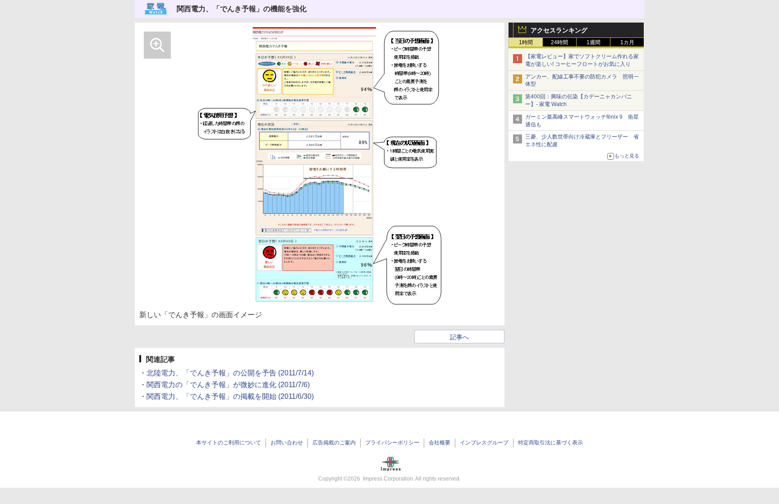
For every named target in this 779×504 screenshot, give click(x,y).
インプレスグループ (484, 442)
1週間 (593, 42)
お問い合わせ (286, 442)
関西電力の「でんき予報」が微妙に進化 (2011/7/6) (228, 384)
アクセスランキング (559, 30)
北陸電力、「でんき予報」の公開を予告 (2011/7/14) (230, 373)
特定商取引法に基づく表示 (550, 442)
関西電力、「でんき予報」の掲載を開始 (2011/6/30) (230, 396)
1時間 (526, 42)
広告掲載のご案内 (334, 442)
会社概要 (439, 442)
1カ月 (627, 42)
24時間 (559, 42)
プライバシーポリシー (392, 442)
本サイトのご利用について (228, 442)
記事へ (459, 337)
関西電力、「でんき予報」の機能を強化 (242, 9)
